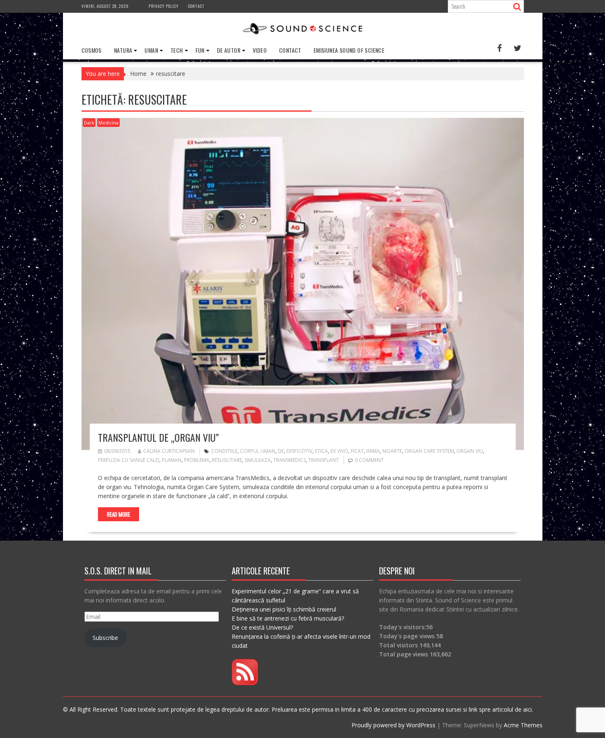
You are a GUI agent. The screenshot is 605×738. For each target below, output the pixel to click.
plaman (172, 460)
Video (260, 50)
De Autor (228, 50)
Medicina (108, 122)
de (281, 451)
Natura (123, 50)
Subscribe (105, 638)
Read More (118, 514)
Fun (200, 50)
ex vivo (339, 451)
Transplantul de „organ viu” (158, 437)
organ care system (429, 451)
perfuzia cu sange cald (128, 460)
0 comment (369, 460)
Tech (176, 50)
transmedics (289, 460)
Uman (151, 50)
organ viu (469, 451)
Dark (89, 122)
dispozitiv (299, 451)
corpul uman (257, 451)
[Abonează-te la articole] (245, 683)
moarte (392, 451)
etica (321, 451)
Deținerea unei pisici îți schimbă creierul (284, 609)
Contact (196, 6)
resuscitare (227, 460)
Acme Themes (523, 725)
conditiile (224, 451)
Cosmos (91, 50)
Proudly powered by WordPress (393, 725)
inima (373, 451)
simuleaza (257, 460)
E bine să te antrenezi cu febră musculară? (288, 618)
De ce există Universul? (262, 627)
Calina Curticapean (169, 451)
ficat (357, 451)
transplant (323, 460)
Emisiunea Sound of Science (349, 50)
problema (196, 460)
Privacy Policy (164, 6)
